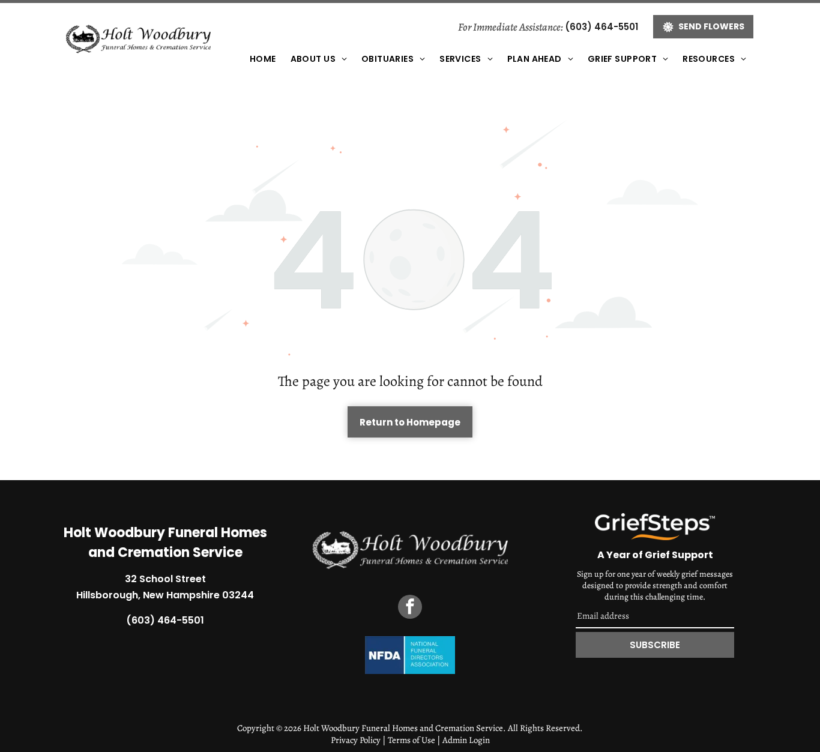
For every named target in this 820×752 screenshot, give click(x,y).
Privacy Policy (356, 740)
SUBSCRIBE (655, 645)
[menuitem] (263, 59)
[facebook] (410, 608)
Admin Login (466, 740)
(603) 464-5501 (601, 26)
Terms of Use (411, 740)
